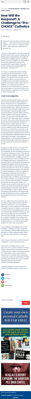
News (6, 8)
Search (26, 303)
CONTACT (15, 397)
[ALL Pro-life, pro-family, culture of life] (2, 1)
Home (2, 8)
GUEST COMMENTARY (6, 30)
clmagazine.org (23, 268)
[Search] (28, 1)
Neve (2, 392)
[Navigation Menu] (25, 1)
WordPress (13, 392)
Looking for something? (7, 300)
